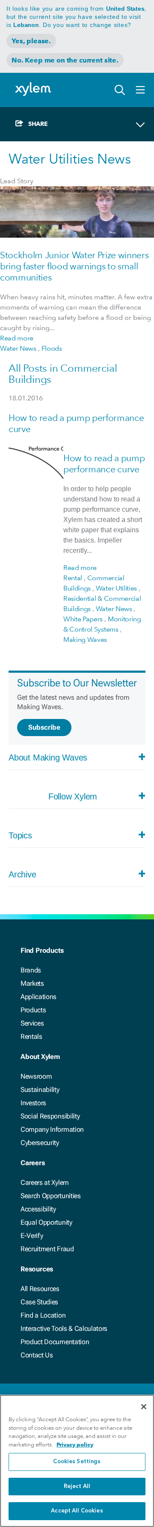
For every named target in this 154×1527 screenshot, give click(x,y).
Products (33, 1010)
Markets (32, 983)
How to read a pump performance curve (104, 463)
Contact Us (37, 1355)
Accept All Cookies (77, 1511)
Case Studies (39, 1302)
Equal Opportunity (46, 1222)
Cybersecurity (40, 1143)
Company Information (52, 1129)
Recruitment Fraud (47, 1249)
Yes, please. (31, 41)
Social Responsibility (50, 1116)
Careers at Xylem (45, 1182)
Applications (38, 997)
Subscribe (44, 727)
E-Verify (32, 1236)
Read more (16, 338)
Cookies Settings (77, 1461)
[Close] (143, 1406)
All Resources (40, 1289)
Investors (33, 1103)
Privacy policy (74, 1444)
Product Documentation (55, 1342)
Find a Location (43, 1315)
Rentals (31, 1036)
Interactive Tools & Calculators (64, 1328)
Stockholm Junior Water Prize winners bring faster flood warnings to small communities (74, 266)
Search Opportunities (51, 1196)
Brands (31, 970)
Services (32, 1023)
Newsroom (36, 1076)
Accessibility (38, 1209)
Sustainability (40, 1090)
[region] (77, 1461)
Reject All (77, 1486)
